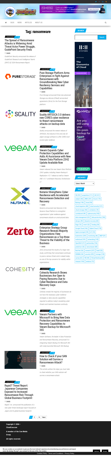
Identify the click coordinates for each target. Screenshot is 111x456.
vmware (79, 262)
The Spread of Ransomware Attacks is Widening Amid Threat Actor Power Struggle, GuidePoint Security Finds (20, 45)
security (89, 254)
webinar (90, 262)
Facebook (99, 1)
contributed (80, 214)
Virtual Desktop (97, 258)
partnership (92, 243)
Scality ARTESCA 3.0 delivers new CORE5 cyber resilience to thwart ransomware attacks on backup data (55, 119)
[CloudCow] (6, 22)
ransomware (92, 247)
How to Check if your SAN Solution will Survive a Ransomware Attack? (53, 359)
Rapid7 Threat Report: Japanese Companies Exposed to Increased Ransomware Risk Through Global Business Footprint (19, 392)
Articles (28, 22)
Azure (97, 199)
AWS (88, 199)
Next (44, 417)
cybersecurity (94, 214)
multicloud (80, 239)
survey (78, 258)
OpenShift (80, 243)
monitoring (93, 236)
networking (93, 239)
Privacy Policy (69, 453)
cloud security (96, 206)
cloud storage (81, 210)
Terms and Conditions (55, 453)
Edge (78, 225)
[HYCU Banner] (83, 140)
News (19, 22)
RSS (106, 1)
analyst (79, 199)
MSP (103, 236)
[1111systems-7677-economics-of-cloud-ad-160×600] (83, 74)
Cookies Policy (42, 453)
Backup (79, 203)
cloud (89, 203)
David (8, 53)
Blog (12, 22)
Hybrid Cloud (95, 228)
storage (100, 254)
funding (95, 225)
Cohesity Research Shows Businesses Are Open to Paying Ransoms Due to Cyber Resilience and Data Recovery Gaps (53, 279)
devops (79, 221)
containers (94, 210)
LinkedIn (103, 1)
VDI (86, 258)
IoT (92, 232)
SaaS (99, 251)
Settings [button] (96, 451)
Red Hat (79, 251)
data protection (98, 217)
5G (77, 195)
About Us (38, 22)
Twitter (96, 1)
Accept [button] (105, 451)
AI (97, 195)
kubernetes (80, 236)
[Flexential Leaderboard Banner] (73, 9)
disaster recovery (92, 221)
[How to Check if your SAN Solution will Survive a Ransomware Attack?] (20, 360)
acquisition (87, 195)
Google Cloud (81, 228)
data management (82, 217)
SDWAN (79, 254)
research (89, 251)
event (86, 225)
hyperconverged (81, 232)
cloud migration (81, 206)
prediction (80, 247)
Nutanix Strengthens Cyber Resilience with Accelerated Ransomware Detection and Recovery (54, 196)
